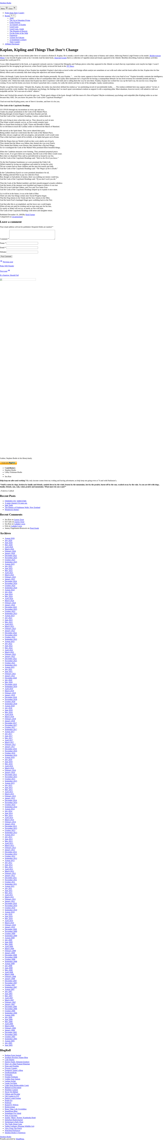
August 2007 (10, 989)
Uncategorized (17, 217)
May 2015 (9, 790)
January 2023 (10, 631)
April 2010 (9, 921)
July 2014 (8, 811)
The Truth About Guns (13, 1124)
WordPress (20, 1139)
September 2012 (11, 858)
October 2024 (10, 586)
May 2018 (9, 712)
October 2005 (10, 1037)
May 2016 (9, 764)
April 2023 (9, 624)
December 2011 (11, 878)
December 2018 (11, 697)
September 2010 (11, 910)
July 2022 (8, 644)
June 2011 (8, 891)
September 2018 (11, 704)
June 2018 (9, 710)
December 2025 (11, 555)
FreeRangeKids (11, 1073)
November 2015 (11, 777)
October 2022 (10, 637)
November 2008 (11, 957)
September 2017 (11, 729)
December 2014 (11, 800)
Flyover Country (11, 1068)
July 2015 (8, 785)
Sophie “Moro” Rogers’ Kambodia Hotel (20, 1118)
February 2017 (10, 744)
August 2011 (9, 886)
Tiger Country (15, 42)
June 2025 (9, 568)
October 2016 (10, 753)
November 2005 (11, 1034)
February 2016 (10, 770)
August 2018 (10, 706)
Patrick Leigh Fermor (13, 1098)
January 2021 (10, 676)
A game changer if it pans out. (16, 503)
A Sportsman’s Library (18, 40)
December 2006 (11, 1007)
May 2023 (9, 622)
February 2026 (10, 551)
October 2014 (10, 805)
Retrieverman (10, 1107)
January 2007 (10, 1004)
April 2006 (9, 1024)
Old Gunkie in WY (12, 1096)
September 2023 (11, 613)
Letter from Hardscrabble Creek (17, 1085)
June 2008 (9, 968)
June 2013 (9, 839)
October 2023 (10, 611)
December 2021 (11, 659)
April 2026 (9, 547)
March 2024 (9, 601)
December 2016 (11, 749)
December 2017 (11, 723)
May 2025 (9, 571)
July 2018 (8, 708)
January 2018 (10, 721)
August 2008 (10, 964)
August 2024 (10, 590)
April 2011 (9, 895)
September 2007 (11, 987)
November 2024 (11, 583)
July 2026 (8, 540)
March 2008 (9, 974)
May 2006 (9, 1022)
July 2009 (8, 940)
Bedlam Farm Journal (13, 1055)
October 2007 (10, 985)
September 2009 (11, 936)
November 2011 (11, 880)
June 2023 (9, 620)
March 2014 (9, 820)
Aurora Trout (19, 520)
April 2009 (9, 946)
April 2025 (9, 573)
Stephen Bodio (5, 3)
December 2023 (11, 607)
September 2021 (11, 665)
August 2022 (10, 641)
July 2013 (8, 837)
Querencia (13, 35)
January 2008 (10, 979)
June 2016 (9, 762)
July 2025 (8, 566)
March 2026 (9, 549)
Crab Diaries (9, 1060)
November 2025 (11, 558)
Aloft (11, 18)
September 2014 (11, 807)
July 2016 (8, 760)
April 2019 (9, 689)
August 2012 (10, 860)
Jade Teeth (9, 505)
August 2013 (10, 835)
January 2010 (10, 927)
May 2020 (9, 682)
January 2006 (10, 1030)
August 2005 (10, 1041)
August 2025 (10, 564)
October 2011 (10, 882)
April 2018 (9, 714)
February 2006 (10, 1028)
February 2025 (10, 577)
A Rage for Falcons (17, 38)
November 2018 (11, 699)
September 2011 (11, 884)
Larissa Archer (10, 1081)
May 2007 (9, 996)
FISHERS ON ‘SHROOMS (15, 501)
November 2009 (11, 931)
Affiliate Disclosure (12, 44)
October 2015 (10, 779)
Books (7, 16)
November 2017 (11, 725)
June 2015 (9, 787)
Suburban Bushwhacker (14, 1120)
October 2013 (10, 830)
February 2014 (10, 822)
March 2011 (9, 897)
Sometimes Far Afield (13, 1113)
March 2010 (9, 923)
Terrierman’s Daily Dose (14, 1122)
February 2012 (10, 873)
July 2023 (8, 618)
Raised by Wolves (11, 1105)
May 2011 (8, 893)
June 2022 (9, 646)
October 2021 (10, 663)
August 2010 (10, 912)
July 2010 (8, 914)
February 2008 (10, 976)
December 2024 (11, 581)
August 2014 (10, 809)
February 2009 (10, 951)
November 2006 (11, 1009)
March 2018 (9, 717)
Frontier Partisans (11, 1077)
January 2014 (10, 824)
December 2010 (11, 903)
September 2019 (11, 687)
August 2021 (10, 667)
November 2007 (11, 983)
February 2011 (10, 899)
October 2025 (10, 560)
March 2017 (9, 742)
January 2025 (10, 579)
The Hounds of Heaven (18, 31)
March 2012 (9, 871)
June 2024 (9, 594)
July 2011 (8, 888)
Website (3, 252)
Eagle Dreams (15, 22)
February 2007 (10, 1002)
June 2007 (9, 994)
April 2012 (9, 869)
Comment (4, 239)
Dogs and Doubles (12, 1066)
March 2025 (9, 575)
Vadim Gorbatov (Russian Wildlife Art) (19, 1126)
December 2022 (11, 633)
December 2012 (11, 852)
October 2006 (10, 1011)
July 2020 (8, 680)
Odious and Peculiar (12, 1094)
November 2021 (11, 661)
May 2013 (9, 841)
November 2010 (11, 906)
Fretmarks (8, 1075)
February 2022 (10, 654)
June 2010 (9, 916)
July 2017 (8, 734)
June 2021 (9, 671)
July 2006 (8, 1017)
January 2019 (10, 695)
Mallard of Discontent (13, 1088)
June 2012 (9, 865)
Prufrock (8, 1103)
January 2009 (10, 953)
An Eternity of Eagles (18, 25)
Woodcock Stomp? (12, 510)
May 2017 (9, 738)
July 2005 (8, 1043)
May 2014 (9, 815)
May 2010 (9, 918)
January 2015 (10, 798)
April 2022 (9, 650)
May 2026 (9, 545)
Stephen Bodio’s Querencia (15, 1133)
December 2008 (11, 955)
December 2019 (11, 684)
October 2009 (10, 933)
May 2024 (9, 596)
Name (3, 243)
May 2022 (9, 648)
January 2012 (10, 876)
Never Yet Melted (11, 1092)
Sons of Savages (11, 1115)
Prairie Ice (8, 1100)
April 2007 (9, 998)
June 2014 (9, 813)
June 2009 (9, 942)
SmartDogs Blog (11, 1111)
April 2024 (9, 598)
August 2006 (10, 1015)
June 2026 (9, 543)
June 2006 (9, 1019)
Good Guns (14, 27)
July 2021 (8, 669)
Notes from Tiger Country (14, 13)
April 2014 (9, 818)
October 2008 (10, 959)
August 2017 (10, 732)
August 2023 (10, 616)
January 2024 (10, 605)
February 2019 (10, 693)
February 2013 (10, 848)
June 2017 (9, 736)
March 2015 (9, 794)
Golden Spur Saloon (12, 1079)
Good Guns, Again (17, 29)
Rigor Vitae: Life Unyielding (15, 1109)
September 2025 (11, 562)
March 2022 (9, 652)
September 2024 (11, 588)
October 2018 (10, 702)
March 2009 (9, 949)
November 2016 (11, 751)
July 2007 (8, 991)
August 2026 (10, 538)
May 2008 (9, 970)
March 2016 (9, 768)
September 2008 (11, 961)
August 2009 (10, 938)
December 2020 (11, 678)
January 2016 (10, 772)
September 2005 (11, 1039)
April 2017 (9, 740)
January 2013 (10, 850)
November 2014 (11, 802)
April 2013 (9, 843)
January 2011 (10, 901)
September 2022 (11, 639)
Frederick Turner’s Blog (14, 1070)
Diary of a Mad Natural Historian (17, 1064)
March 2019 (9, 691)
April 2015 (9, 792)
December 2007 (11, 981)
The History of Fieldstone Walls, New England (22, 507)
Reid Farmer (30, 215)
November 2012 (11, 854)
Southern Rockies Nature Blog (16, 1057)
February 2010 (10, 925)
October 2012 (10, 856)
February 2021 (10, 674)
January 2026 (10, 553)
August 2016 (10, 757)
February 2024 (10, 603)
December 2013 (11, 826)
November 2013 (11, 828)
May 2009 (9, 944)
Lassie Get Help (11, 1083)
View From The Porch (13, 1128)
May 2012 (9, 867)
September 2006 (11, 1013)
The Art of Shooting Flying (20, 20)
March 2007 (9, 1000)
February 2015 (10, 796)
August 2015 (10, 783)
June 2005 (9, 1045)
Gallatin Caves (19, 524)
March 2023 (9, 626)
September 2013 (11, 833)
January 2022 (10, 656)
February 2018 (10, 719)
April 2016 (9, 766)
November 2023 (11, 609)
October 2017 (10, 727)
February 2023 (10, 629)
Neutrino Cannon (11, 1090)
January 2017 (10, 747)
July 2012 (8, 863)
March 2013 (9, 845)
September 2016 (11, 755)
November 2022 (11, 635)
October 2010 (10, 908)
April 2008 (9, 972)
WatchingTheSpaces (12, 1130)
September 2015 (11, 781)
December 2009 (11, 929)
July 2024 (8, 592)
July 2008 (8, 966)
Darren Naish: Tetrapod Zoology (17, 1062)
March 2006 (9, 1026)
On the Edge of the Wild (19, 33)
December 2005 (11, 1032)
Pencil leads (34, 528)
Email (3, 248)
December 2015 (11, 775)
